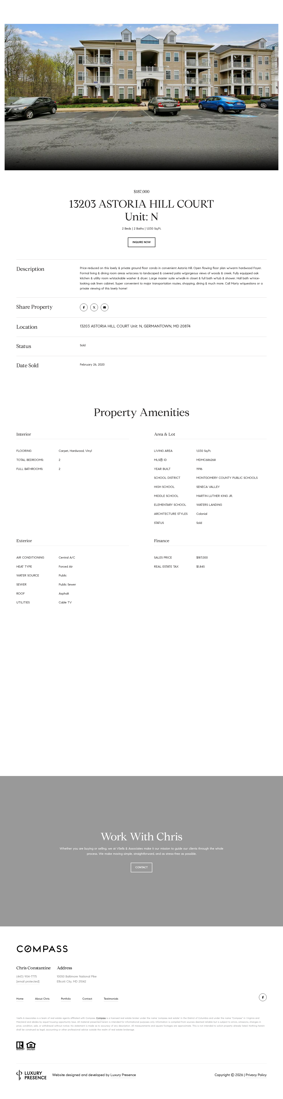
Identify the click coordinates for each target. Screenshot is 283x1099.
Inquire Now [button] (141, 242)
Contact (87, 998)
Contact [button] (141, 867)
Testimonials (111, 998)
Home (19, 998)
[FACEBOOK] (263, 997)
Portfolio (66, 998)
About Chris (42, 998)
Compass (101, 1018)
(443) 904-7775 (26, 976)
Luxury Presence (123, 1075)
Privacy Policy (256, 1075)
